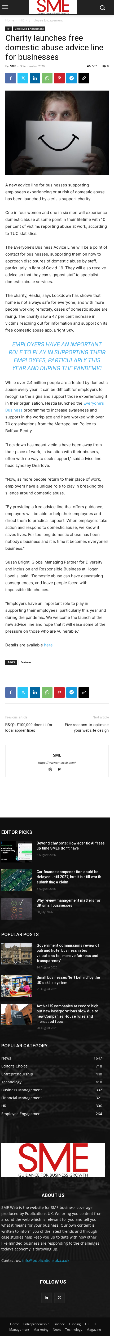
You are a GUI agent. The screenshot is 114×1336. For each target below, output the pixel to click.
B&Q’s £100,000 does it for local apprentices (28, 727)
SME (13, 66)
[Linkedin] (35, 78)
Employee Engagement (46, 20)
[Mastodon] (62, 770)
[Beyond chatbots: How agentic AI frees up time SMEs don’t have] (16, 852)
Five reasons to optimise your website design (87, 727)
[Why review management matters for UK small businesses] (16, 909)
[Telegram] (71, 78)
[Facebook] (10, 78)
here (48, 644)
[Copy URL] (83, 78)
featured (27, 662)
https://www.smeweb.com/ (57, 763)
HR (21, 20)
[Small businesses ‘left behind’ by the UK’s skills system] (16, 986)
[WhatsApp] (47, 78)
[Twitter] (22, 78)
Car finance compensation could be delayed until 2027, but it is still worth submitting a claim (69, 877)
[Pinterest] (59, 78)
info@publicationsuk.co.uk (45, 1260)
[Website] (53, 770)
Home (9, 20)
